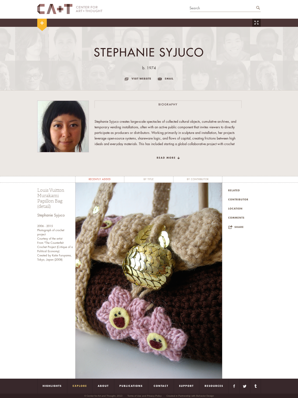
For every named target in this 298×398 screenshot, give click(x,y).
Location (235, 209)
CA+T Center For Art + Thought (69, 9)
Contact (161, 386)
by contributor (198, 179)
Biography (168, 104)
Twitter (245, 386)
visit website (141, 79)
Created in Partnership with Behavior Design (190, 396)
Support (186, 386)
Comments (236, 218)
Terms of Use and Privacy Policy (144, 396)
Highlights (52, 386)
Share (239, 227)
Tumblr (255, 386)
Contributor (238, 200)
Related (234, 190)
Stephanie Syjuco (51, 215)
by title (149, 179)
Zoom (256, 23)
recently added (100, 179)
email (169, 79)
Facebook (234, 386)
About (103, 386)
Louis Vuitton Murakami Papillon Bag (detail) (50, 198)
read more (166, 158)
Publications (131, 386)
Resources (214, 386)
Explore (80, 386)
